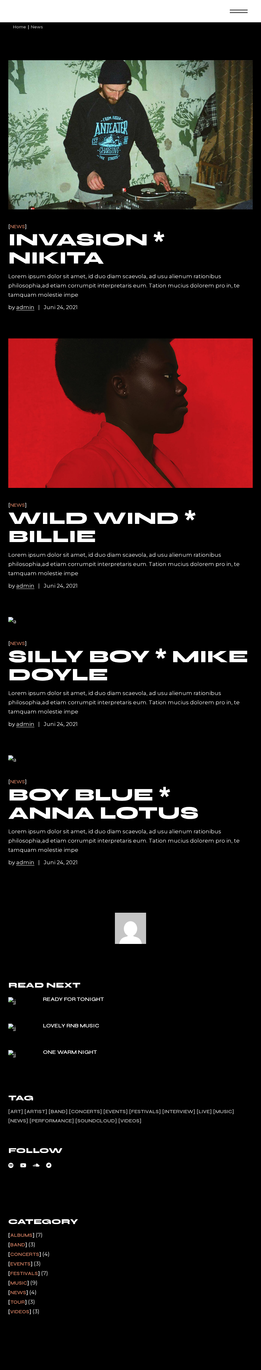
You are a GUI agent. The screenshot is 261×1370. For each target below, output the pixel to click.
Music (223, 1111)
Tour (17, 1302)
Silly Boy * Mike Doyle (128, 665)
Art (15, 1111)
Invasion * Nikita (86, 248)
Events (115, 1111)
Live (204, 1111)
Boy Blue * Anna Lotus (103, 803)
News (17, 226)
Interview (178, 1111)
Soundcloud (96, 1121)
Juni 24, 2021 (61, 307)
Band (58, 1111)
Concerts (85, 1111)
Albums (21, 1235)
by (21, 307)
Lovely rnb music (71, 1025)
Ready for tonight (73, 999)
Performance (52, 1121)
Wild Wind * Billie (102, 527)
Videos (129, 1121)
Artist (35, 1111)
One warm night (70, 1052)
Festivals (145, 1111)
